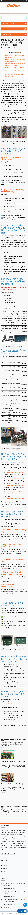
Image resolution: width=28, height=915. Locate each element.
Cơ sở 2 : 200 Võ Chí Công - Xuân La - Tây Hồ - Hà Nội (14, 893)
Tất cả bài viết (22, 725)
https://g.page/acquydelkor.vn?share (16, 492)
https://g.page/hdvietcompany (14, 485)
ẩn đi (19, 52)
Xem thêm (6, 908)
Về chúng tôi (5, 825)
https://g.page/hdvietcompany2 (15, 472)
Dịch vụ (5, 871)
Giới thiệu (5, 865)
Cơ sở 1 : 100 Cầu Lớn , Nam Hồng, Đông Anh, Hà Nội (14, 884)
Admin (4, 47)
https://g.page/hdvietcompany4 (15, 498)
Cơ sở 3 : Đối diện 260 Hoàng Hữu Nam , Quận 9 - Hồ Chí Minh (14, 901)
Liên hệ (5, 868)
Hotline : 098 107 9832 (9, 888)
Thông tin (4, 860)
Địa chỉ (3, 878)
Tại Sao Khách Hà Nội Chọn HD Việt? (14, 68)
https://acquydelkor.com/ (15, 704)
